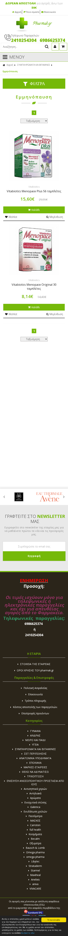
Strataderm (35, 866)
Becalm (35, 838)
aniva (35, 884)
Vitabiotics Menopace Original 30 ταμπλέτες (34, 287)
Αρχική (18, 12)
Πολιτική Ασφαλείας (35, 688)
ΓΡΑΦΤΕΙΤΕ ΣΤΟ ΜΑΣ (35, 519)
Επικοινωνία (50, 12)
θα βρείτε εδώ (27, 932)
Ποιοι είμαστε (32, 12)
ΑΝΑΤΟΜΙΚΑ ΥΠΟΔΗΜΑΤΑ (35, 758)
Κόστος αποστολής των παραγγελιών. (35, 707)
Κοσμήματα (35, 834)
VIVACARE (35, 888)
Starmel (35, 870)
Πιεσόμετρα (35, 816)
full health (35, 829)
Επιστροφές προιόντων (35, 713)
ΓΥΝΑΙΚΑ (35, 731)
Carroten (35, 825)
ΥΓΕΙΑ (35, 744)
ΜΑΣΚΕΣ (35, 820)
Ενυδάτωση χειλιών (35, 811)
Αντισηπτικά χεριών (35, 789)
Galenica (35, 807)
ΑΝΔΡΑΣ (35, 735)
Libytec (35, 861)
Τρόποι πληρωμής (35, 700)
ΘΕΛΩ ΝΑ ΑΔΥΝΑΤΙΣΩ (35, 771)
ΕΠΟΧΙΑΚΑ (35, 762)
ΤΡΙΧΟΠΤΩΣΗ (35, 776)
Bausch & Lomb (35, 847)
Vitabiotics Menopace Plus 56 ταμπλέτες (34, 191)
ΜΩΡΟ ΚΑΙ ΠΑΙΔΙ (35, 740)
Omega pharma (35, 852)
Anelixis (35, 879)
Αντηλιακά (35, 793)
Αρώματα (35, 798)
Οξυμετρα (35, 843)
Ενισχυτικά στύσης (35, 802)
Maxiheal (35, 875)
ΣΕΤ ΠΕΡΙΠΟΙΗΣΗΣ (35, 753)
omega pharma (35, 857)
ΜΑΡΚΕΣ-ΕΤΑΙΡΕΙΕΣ (35, 767)
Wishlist (13, 217)
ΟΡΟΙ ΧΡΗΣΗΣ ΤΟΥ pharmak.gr (35, 670)
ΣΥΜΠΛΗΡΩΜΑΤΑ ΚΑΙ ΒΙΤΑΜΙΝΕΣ (33, 64)
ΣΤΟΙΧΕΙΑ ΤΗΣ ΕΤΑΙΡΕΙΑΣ (35, 664)
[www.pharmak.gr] (34, 30)
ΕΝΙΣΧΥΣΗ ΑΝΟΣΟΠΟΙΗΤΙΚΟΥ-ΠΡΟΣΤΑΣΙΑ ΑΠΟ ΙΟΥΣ (35, 782)
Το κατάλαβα (53, 919)
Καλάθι (35, 210)
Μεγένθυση (56, 217)
